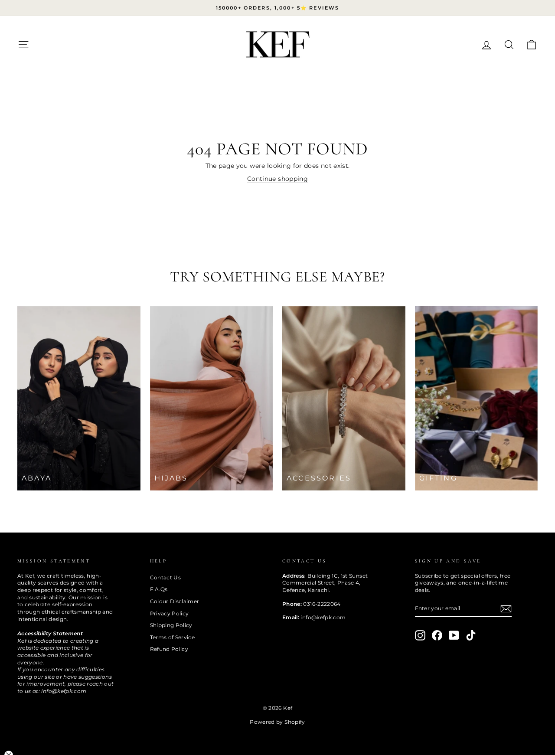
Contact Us (165, 577)
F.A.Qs (159, 589)
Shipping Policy (171, 625)
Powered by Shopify (277, 722)
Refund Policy (169, 649)
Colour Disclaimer (174, 601)
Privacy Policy (169, 613)
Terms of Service (172, 637)
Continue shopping (277, 179)
